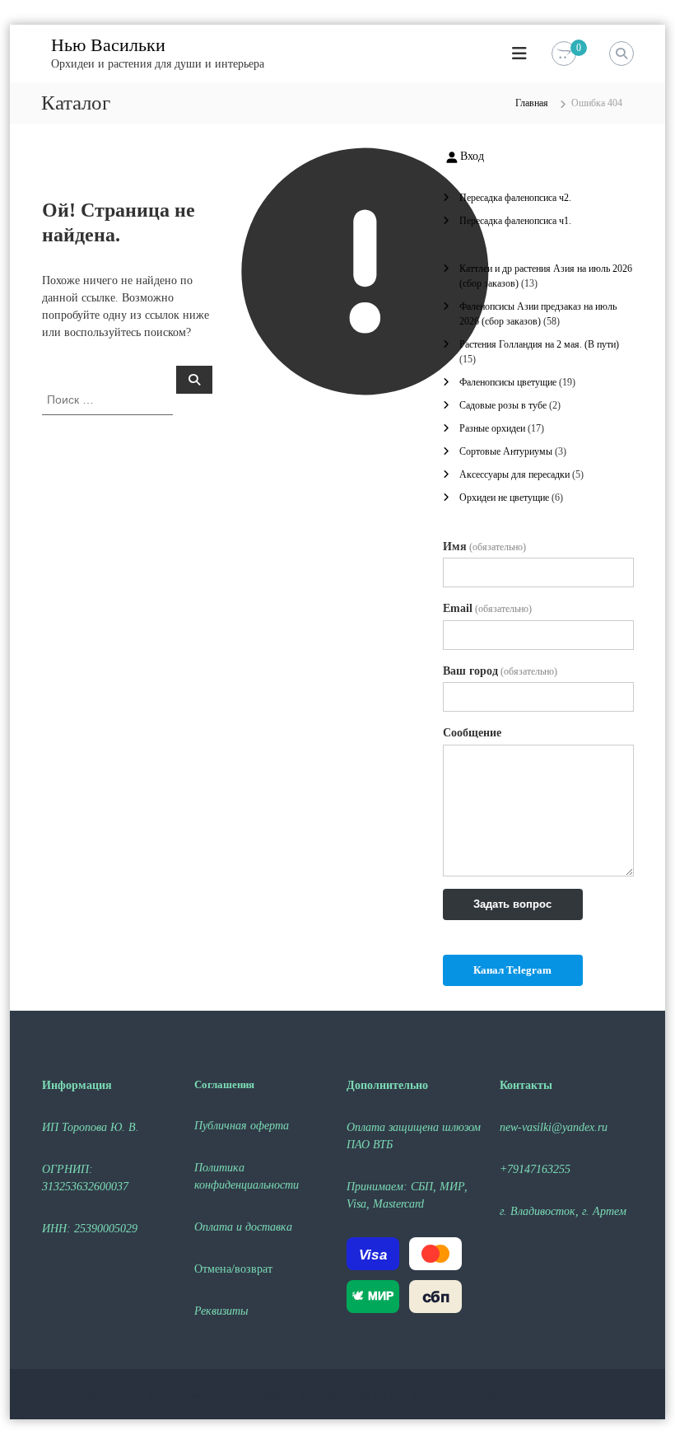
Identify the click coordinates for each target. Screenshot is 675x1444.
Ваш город (500, 671)
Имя (484, 546)
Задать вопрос (512, 904)
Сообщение (472, 733)
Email (487, 608)
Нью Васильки (108, 45)
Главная (531, 103)
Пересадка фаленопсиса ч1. (515, 221)
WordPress (493, 1394)
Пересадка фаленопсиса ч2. (515, 197)
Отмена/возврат (233, 1269)
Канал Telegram (512, 970)
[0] (563, 54)
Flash (394, 1394)
